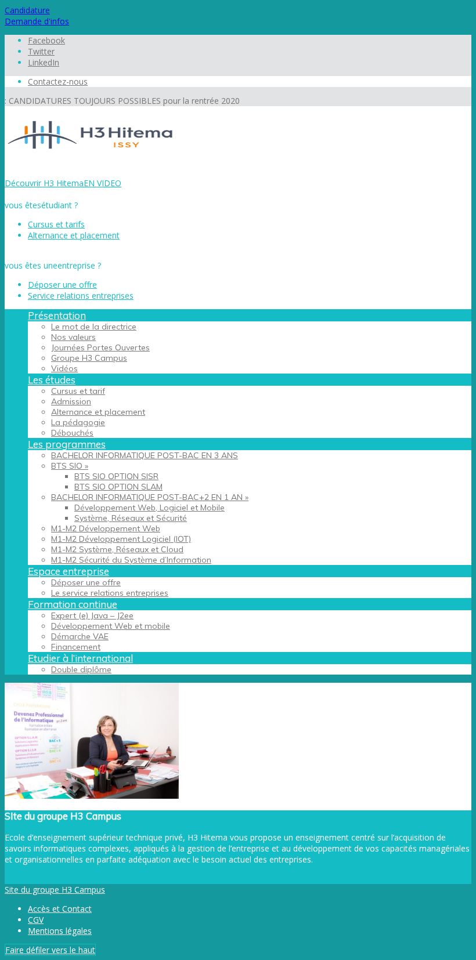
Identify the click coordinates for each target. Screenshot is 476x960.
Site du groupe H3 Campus (55, 889)
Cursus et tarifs (56, 224)
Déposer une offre (62, 284)
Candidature (27, 10)
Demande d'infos (37, 21)
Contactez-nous (58, 81)
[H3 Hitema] (92, 160)
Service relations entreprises (81, 295)
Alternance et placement (74, 235)
